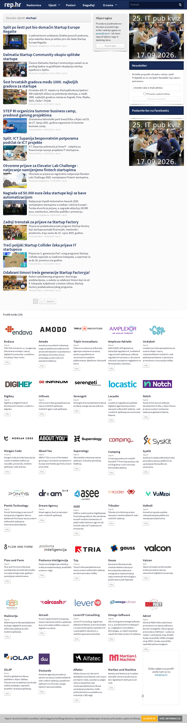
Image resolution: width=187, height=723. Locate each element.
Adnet (147, 616)
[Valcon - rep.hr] (157, 550)
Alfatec (78, 670)
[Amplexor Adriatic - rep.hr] (122, 333)
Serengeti (79, 396)
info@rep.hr (161, 675)
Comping (114, 452)
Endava (9, 341)
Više (7, 362)
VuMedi (147, 506)
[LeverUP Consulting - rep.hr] (88, 605)
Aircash (43, 615)
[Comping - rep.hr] (122, 445)
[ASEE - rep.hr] (87, 499)
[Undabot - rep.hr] (157, 334)
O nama (106, 5)
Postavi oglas (110, 45)
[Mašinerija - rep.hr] (12, 609)
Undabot (149, 341)
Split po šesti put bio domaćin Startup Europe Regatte (41, 29)
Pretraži (135, 4)
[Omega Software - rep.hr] (122, 604)
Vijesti (50, 5)
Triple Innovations (85, 341)
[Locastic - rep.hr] (122, 387)
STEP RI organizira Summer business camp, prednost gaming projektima (39, 113)
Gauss (112, 560)
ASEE (76, 506)
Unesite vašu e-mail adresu (148, 88)
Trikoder (113, 506)
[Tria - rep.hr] (88, 553)
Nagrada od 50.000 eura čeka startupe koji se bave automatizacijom (44, 195)
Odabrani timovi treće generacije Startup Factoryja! (46, 272)
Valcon (147, 560)
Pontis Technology (16, 506)
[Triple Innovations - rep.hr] (88, 330)
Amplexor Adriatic (120, 341)
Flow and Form (14, 560)
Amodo (43, 341)
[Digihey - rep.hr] (18, 387)
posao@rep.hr (103, 33)
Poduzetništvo (35, 104)
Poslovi (70, 5)
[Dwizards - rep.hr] (44, 663)
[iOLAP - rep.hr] (18, 659)
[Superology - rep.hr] (88, 441)
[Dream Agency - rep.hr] (53, 495)
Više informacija (170, 718)
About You (45, 451)
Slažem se (149, 718)
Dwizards (45, 670)
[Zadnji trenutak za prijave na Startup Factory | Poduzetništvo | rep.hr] (15, 239)
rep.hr (13, 5)
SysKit (147, 451)
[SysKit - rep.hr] (157, 444)
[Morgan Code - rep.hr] (18, 441)
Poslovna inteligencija (53, 560)
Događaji (89, 5)
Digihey (9, 396)
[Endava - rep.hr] (18, 334)
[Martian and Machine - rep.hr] (122, 661)
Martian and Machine (122, 670)
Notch (147, 396)
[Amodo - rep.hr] (53, 332)
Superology (81, 451)
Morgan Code (13, 451)
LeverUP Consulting (86, 615)
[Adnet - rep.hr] (154, 609)
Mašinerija (11, 616)
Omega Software (119, 615)
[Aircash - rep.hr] (53, 604)
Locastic (113, 396)
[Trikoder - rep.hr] (121, 493)
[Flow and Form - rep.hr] (18, 548)
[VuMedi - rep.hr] (157, 497)
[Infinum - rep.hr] (53, 383)
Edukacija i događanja (39, 45)
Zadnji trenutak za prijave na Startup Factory (41, 222)
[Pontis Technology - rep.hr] (18, 497)
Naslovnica (33, 5)
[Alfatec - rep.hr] (88, 661)
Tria (75, 560)
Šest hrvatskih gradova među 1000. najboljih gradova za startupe (40, 84)
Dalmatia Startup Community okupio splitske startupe (41, 56)
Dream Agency (48, 506)
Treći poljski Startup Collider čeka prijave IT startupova (39, 247)
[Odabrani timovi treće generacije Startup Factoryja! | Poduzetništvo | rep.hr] (15, 289)
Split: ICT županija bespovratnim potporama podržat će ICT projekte (40, 140)
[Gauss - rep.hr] (122, 551)
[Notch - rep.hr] (157, 387)
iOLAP (8, 670)
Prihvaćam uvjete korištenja (158, 94)
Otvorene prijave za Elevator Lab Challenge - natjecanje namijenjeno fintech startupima (40, 167)
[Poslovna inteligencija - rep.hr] (53, 551)
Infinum (44, 396)
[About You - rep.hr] (53, 441)
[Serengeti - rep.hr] (88, 385)
